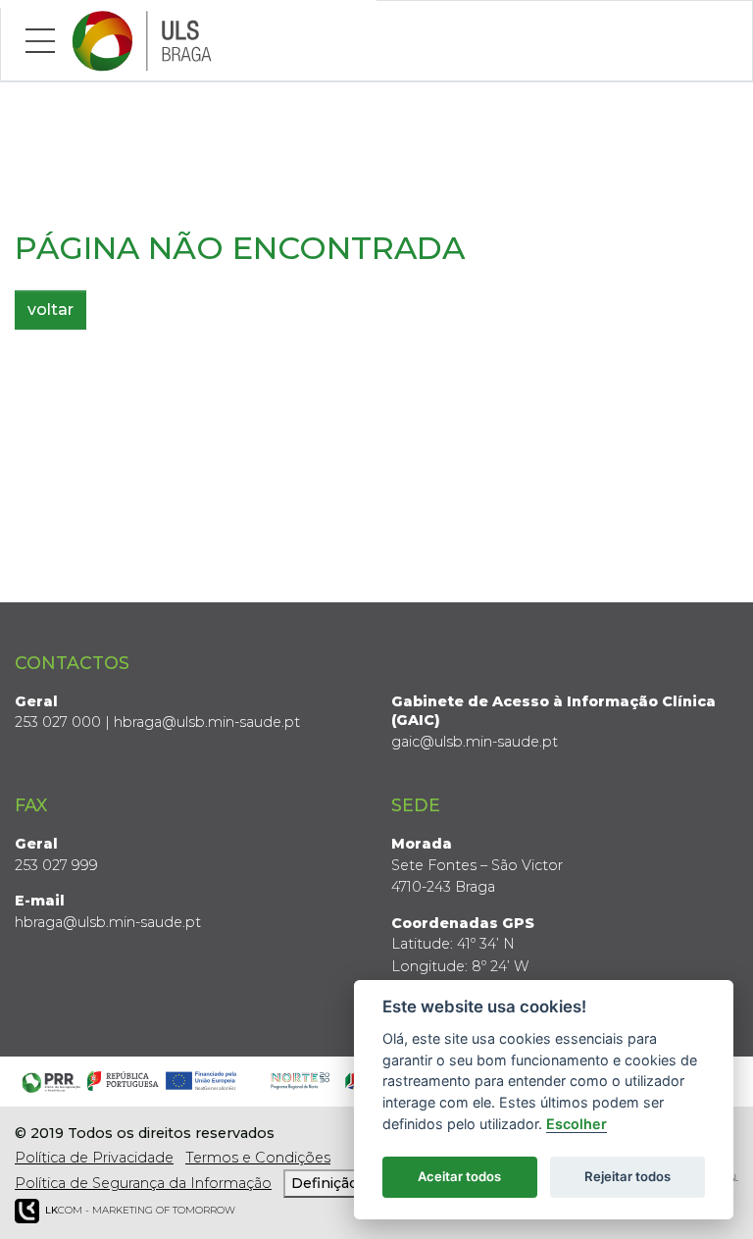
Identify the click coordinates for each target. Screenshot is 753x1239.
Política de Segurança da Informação (143, 1183)
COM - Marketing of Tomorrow (140, 1210)
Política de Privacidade (94, 1157)
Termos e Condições (257, 1157)
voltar (50, 309)
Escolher (576, 1123)
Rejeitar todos (627, 1176)
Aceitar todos (459, 1176)
